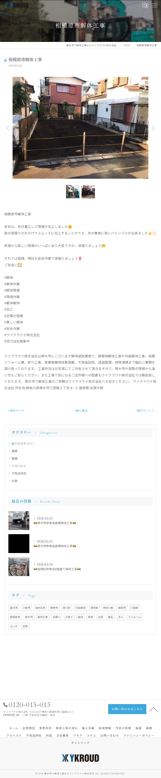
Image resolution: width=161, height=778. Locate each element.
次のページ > (144, 410)
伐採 (100, 617)
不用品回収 (19, 473)
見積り (56, 617)
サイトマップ (80, 743)
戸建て (69, 617)
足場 (25, 626)
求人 (120, 617)
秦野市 (54, 607)
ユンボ (14, 626)
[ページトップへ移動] (153, 709)
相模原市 (15, 617)
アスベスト (19, 466)
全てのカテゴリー (23, 443)
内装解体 (80, 607)
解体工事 (43, 617)
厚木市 (29, 617)
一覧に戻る (80, 410)
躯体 (80, 617)
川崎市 (26, 607)
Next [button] (152, 128)
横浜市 (122, 607)
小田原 (134, 607)
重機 (14, 458)
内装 (14, 481)
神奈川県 (108, 607)
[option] (80, 127)
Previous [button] (8, 128)
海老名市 (40, 607)
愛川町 (66, 607)
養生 (110, 617)
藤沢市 (14, 607)
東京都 (94, 607)
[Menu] (154, 5)
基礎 (14, 451)
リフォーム (134, 617)
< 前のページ (16, 410)
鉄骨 (90, 617)
